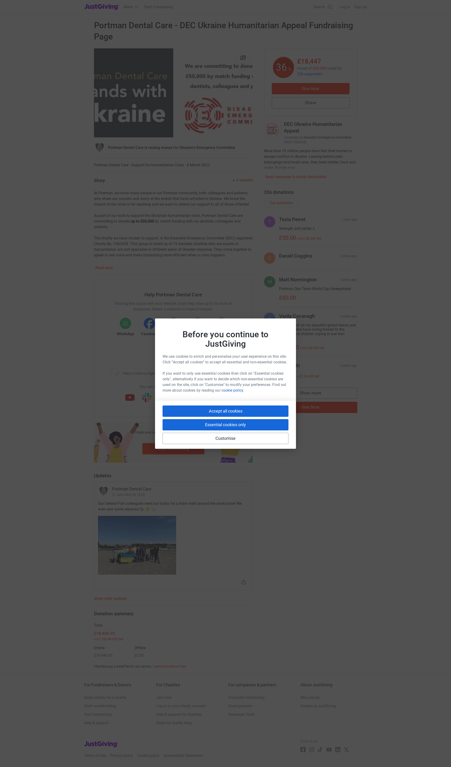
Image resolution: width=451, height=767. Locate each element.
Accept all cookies (225, 411)
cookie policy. (233, 390)
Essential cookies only (225, 424)
